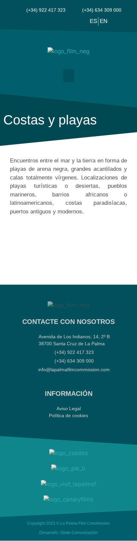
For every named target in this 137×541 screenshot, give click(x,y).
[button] (68, 75)
